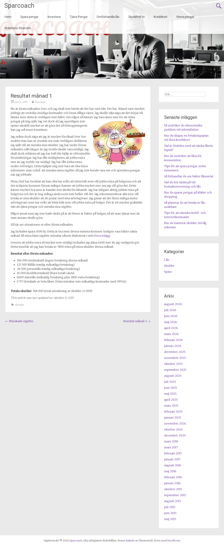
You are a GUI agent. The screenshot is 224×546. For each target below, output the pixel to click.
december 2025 (174, 352)
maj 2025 (170, 393)
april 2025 (171, 399)
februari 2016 (173, 477)
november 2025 (175, 358)
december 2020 (175, 435)
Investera (54, 17)
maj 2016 (170, 471)
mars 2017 (171, 447)
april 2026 (171, 328)
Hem (8, 17)
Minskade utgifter (19, 321)
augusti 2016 (172, 465)
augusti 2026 (173, 304)
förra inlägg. (102, 235)
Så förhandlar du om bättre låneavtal (188, 176)
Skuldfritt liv (136, 17)
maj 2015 (170, 519)
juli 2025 (170, 381)
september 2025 (175, 369)
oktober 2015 (173, 489)
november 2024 (175, 423)
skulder (19, 304)
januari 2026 (172, 346)
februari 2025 (173, 411)
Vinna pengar (185, 17)
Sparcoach (19, 5)
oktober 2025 (173, 364)
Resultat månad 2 (136, 321)
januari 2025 (172, 417)
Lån (166, 259)
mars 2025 (171, 405)
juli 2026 (170, 310)
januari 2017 (172, 459)
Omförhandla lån (108, 17)
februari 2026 (173, 340)
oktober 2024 (173, 429)
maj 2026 (170, 322)
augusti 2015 (172, 501)
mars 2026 (171, 334)
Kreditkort (160, 17)
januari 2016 (172, 483)
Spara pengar (29, 17)
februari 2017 (173, 453)
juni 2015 (170, 513)
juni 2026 (170, 316)
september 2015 (175, 495)
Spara (168, 271)
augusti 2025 (172, 375)
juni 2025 (170, 387)
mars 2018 (171, 441)
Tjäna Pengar (78, 17)
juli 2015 (169, 507)
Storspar (40, 102)
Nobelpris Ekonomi (18, 28)
